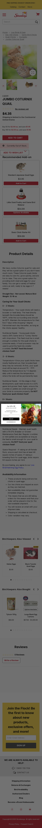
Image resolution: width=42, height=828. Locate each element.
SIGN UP (11, 419)
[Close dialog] (40, 405)
